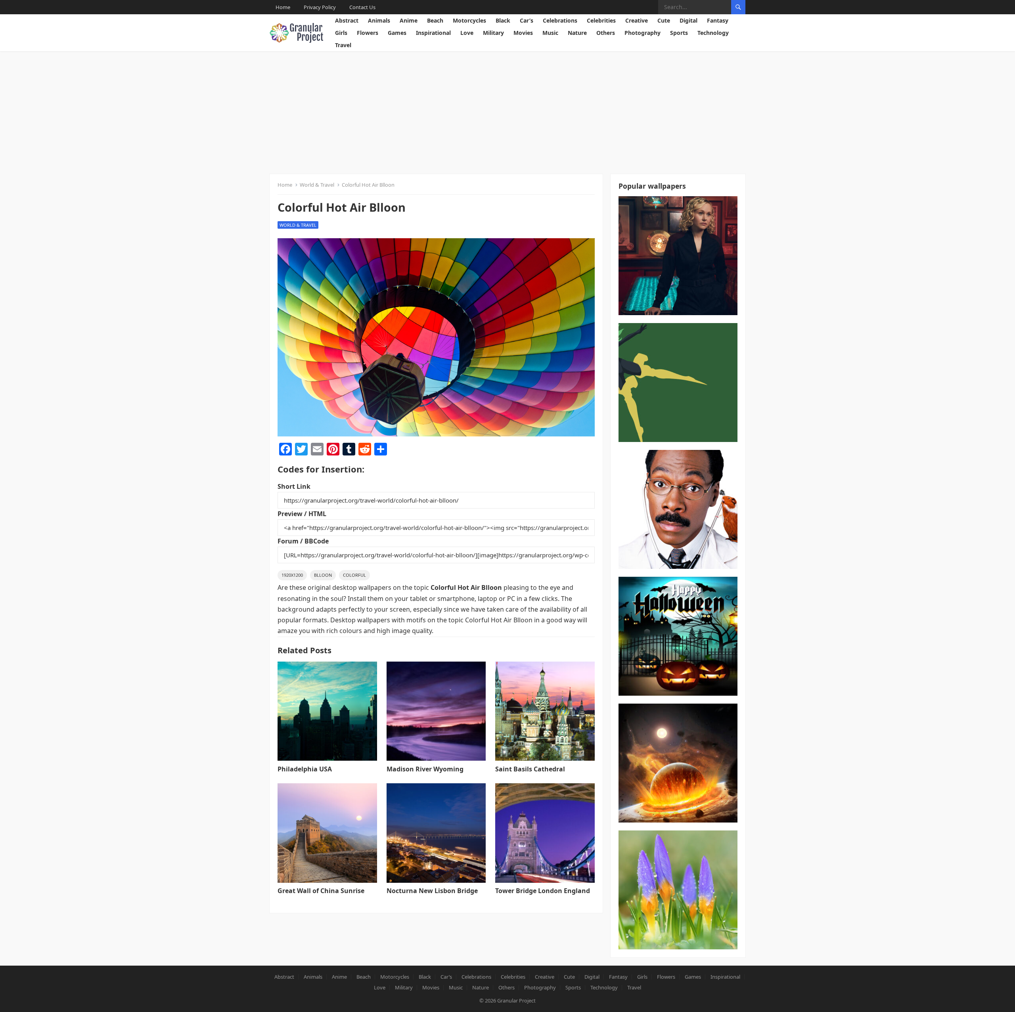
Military (493, 32)
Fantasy (717, 20)
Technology (713, 32)
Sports (679, 32)
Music (550, 32)
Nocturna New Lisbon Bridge (432, 890)
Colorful (354, 575)
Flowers (367, 32)
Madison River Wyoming (425, 769)
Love (466, 32)
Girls (341, 32)
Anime (408, 20)
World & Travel (317, 184)
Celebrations (560, 20)
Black (503, 20)
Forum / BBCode (303, 541)
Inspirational (433, 32)
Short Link (294, 486)
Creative (636, 20)
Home (283, 7)
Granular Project (516, 1000)
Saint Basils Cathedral (530, 769)
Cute (663, 20)
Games (397, 32)
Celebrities (601, 20)
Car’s (526, 20)
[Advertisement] (507, 110)
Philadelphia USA (305, 769)
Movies (523, 32)
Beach (435, 20)
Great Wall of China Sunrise (321, 890)
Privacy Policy (320, 7)
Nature (577, 32)
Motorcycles (469, 20)
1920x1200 (292, 575)
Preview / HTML (302, 513)
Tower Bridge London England (542, 890)
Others (605, 32)
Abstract (346, 20)
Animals (379, 20)
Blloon (323, 575)
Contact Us (362, 7)
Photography (642, 32)
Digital (688, 20)
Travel (343, 45)
